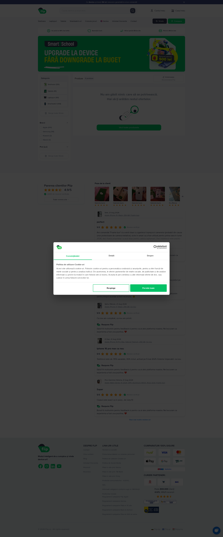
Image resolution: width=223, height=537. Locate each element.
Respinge (111, 288)
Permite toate (148, 288)
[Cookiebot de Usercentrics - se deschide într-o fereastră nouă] (155, 247)
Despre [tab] (150, 256)
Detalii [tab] (111, 256)
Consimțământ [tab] (72, 256)
